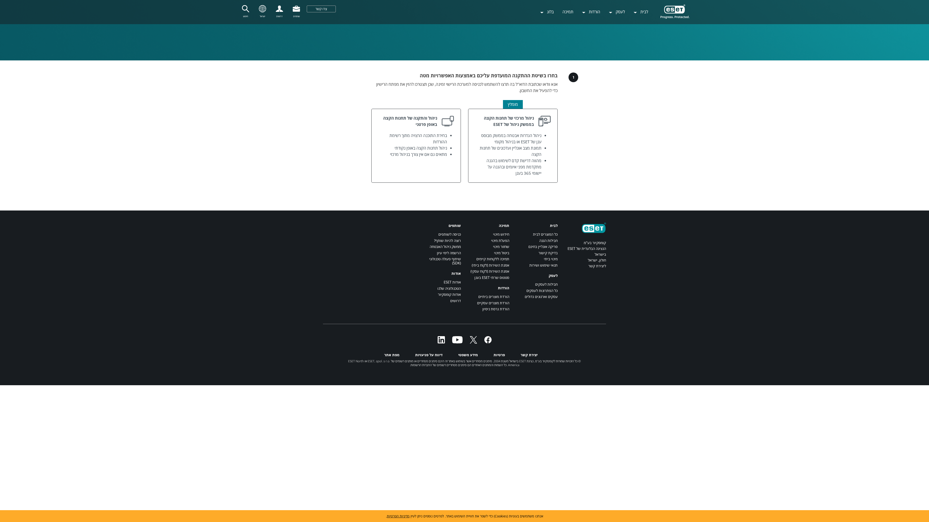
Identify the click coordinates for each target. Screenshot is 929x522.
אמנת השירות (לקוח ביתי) (490, 265)
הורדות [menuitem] (594, 11)
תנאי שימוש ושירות (543, 265)
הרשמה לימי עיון (449, 252)
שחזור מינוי (501, 246)
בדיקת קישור (548, 252)
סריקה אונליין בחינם (543, 246)
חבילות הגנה (548, 240)
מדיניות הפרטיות (398, 516)
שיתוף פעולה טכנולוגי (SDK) (445, 260)
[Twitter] (473, 342)
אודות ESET (452, 282)
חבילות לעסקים (546, 284)
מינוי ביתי (551, 258)
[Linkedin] (441, 342)
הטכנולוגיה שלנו (449, 288)
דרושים (455, 300)
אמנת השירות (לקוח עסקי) (490, 271)
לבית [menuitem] (643, 11)
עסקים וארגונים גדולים (541, 296)
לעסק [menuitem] (620, 11)
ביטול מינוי (501, 252)
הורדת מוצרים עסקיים (493, 302)
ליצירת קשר (597, 265)
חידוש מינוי (501, 234)
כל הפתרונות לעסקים (542, 290)
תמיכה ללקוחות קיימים (492, 258)
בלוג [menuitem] (550, 11)
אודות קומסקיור (449, 294)
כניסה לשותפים (449, 234)
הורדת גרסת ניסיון (495, 308)
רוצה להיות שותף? (447, 240)
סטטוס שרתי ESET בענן (491, 277)
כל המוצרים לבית (545, 234)
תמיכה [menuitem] (567, 11)
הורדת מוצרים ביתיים (493, 296)
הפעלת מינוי (500, 240)
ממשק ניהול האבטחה (445, 246)
